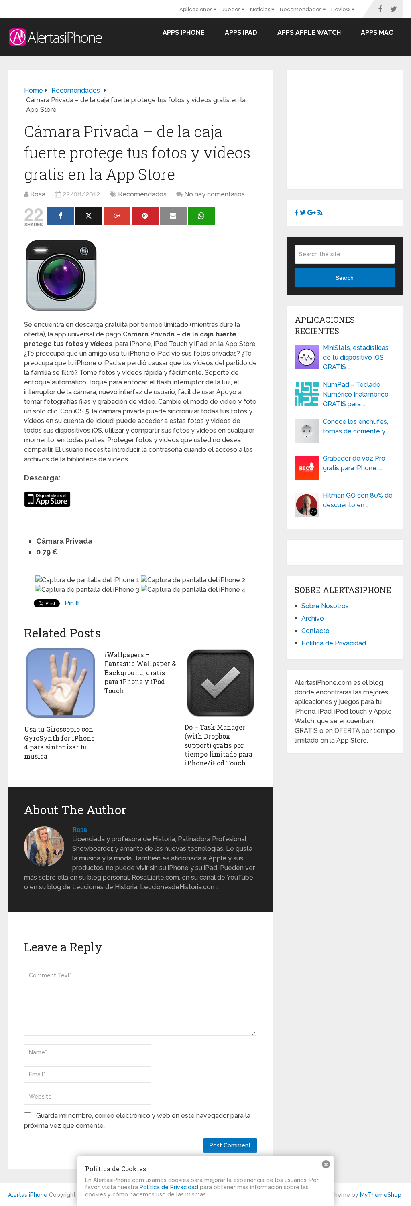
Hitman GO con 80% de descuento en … (358, 500)
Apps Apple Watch (309, 32)
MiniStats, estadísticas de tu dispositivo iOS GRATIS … (356, 357)
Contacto (315, 631)
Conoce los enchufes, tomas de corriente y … (356, 426)
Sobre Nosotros (325, 606)
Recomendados (301, 9)
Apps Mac (377, 32)
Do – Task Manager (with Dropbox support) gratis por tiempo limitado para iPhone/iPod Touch (218, 745)
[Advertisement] (353, 128)
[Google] (117, 216)
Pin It (72, 603)
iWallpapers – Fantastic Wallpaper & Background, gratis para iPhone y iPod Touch (140, 672)
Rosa (37, 194)
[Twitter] (88, 216)
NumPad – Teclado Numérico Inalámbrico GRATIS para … (356, 394)
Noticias (260, 9)
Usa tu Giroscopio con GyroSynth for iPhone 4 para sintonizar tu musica (59, 742)
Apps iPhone (184, 32)
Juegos (232, 9)
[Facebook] (60, 216)
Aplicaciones (196, 9)
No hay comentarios (214, 194)
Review (341, 9)
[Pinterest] (145, 216)
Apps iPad (241, 32)
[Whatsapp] (201, 216)
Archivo (312, 618)
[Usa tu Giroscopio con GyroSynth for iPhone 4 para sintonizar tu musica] (60, 683)
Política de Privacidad (333, 643)
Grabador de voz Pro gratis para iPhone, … (354, 463)
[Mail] (173, 216)
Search (345, 278)
